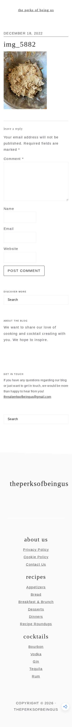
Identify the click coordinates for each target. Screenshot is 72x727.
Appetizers (36, 587)
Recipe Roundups (36, 624)
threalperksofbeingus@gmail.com (27, 396)
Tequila (35, 669)
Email (9, 229)
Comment (14, 159)
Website (11, 249)
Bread (36, 594)
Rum (36, 676)
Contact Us (36, 564)
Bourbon (36, 647)
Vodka (36, 654)
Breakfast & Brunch (36, 602)
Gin (36, 661)
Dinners (36, 617)
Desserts (36, 609)
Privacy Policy (36, 550)
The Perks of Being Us (36, 10)
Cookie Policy (36, 557)
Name (9, 209)
